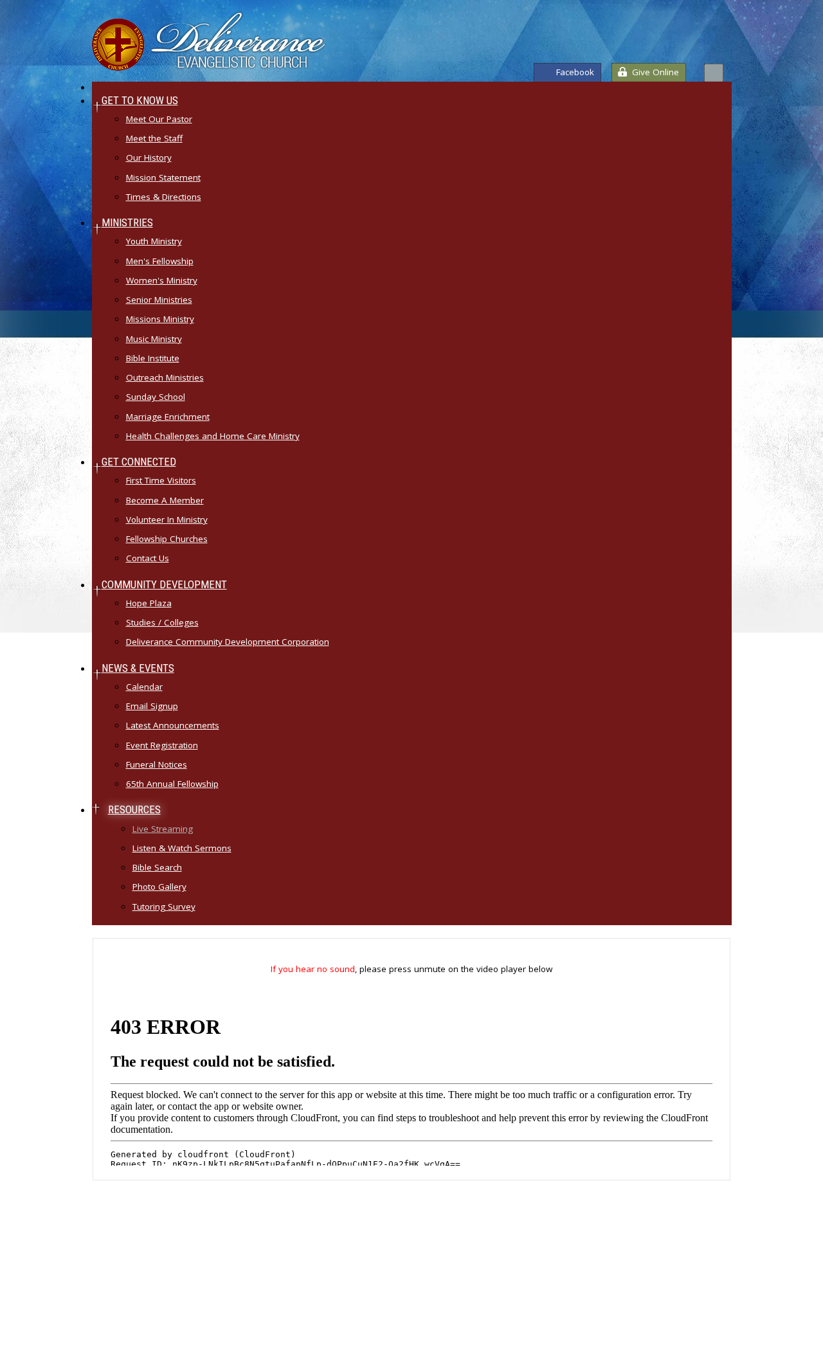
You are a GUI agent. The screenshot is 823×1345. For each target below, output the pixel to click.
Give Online (655, 72)
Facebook (575, 72)
